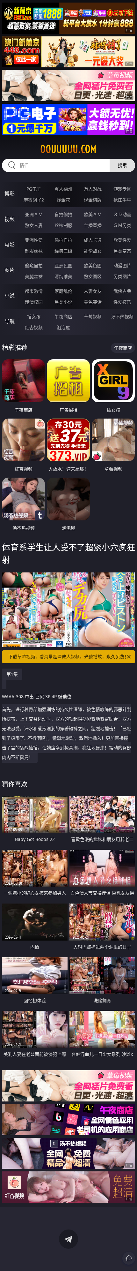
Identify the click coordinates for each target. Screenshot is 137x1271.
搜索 (122, 165)
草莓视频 (93, 317)
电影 (9, 244)
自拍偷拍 (63, 214)
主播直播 (93, 225)
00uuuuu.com (68, 149)
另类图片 (122, 276)
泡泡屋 (63, 327)
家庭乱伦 (63, 291)
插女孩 (33, 317)
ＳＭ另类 (122, 225)
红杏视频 (34, 327)
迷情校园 (34, 302)
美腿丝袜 (34, 276)
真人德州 (63, 189)
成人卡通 (93, 240)
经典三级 (63, 251)
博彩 (9, 193)
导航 (9, 321)
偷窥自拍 (34, 265)
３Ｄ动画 (122, 214)
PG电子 (33, 189)
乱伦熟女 (93, 251)
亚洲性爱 (34, 240)
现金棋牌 (93, 200)
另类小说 (63, 302)
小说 (9, 295)
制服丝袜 (34, 251)
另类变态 (122, 251)
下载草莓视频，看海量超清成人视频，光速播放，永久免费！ (68, 657)
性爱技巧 (122, 302)
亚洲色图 (63, 265)
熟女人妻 (34, 225)
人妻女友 (93, 291)
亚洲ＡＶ (34, 214)
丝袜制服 (63, 225)
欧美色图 (93, 265)
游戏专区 (122, 189)
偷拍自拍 (63, 240)
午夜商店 (63, 317)
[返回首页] (128, 1258)
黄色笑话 (93, 302)
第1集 (12, 674)
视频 (9, 219)
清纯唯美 (63, 276)
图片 (9, 270)
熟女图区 (93, 276)
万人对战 (93, 189)
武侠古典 (122, 291)
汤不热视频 (122, 317)
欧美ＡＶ (93, 214)
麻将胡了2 (34, 200)
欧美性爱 (122, 240)
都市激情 (34, 291)
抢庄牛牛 (122, 200)
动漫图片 (122, 265)
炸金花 (63, 200)
